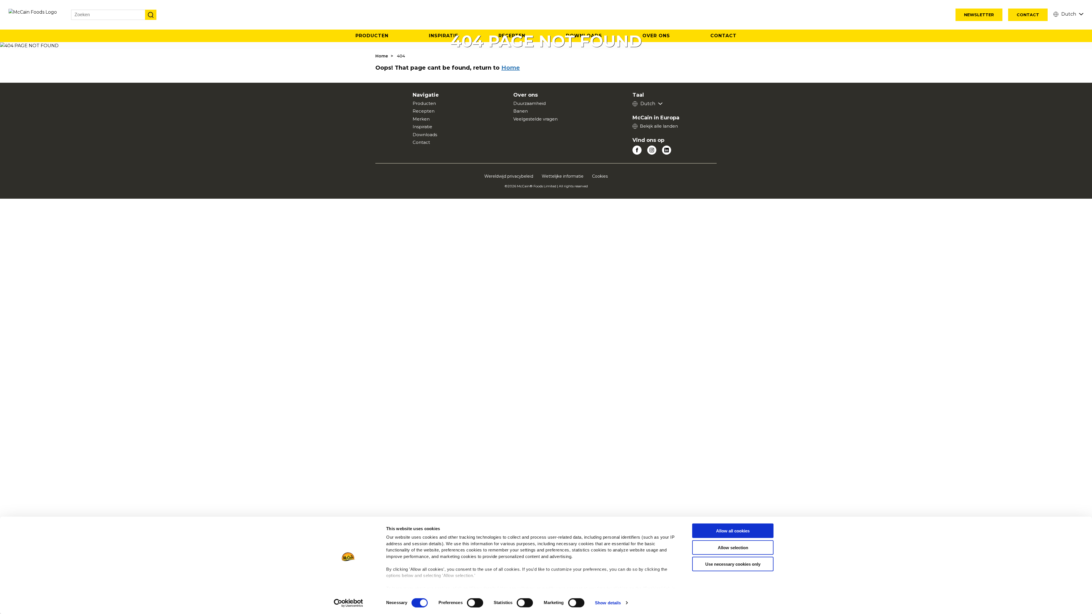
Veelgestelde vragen (535, 119)
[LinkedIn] (666, 150)
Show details (608, 602)
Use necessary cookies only (732, 564)
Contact (1028, 14)
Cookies (600, 176)
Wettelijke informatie (563, 176)
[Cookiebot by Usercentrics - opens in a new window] (348, 603)
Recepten (424, 111)
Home (381, 56)
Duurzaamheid (529, 103)
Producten (371, 35)
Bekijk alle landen (659, 126)
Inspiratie (422, 126)
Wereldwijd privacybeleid (508, 176)
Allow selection (733, 547)
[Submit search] (150, 15)
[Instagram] (651, 150)
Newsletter (979, 14)
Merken (421, 119)
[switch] (475, 602)
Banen (520, 111)
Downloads (425, 134)
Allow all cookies (733, 530)
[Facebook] (637, 150)
